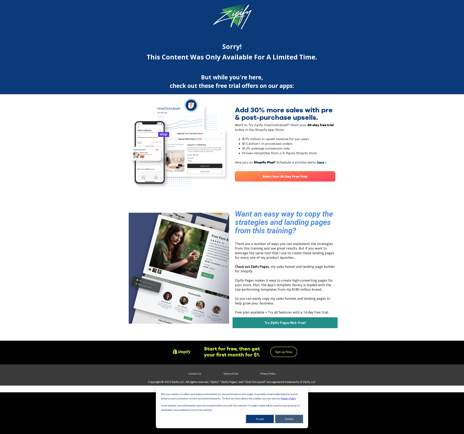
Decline (289, 418)
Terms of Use (230, 373)
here (320, 162)
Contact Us (194, 373)
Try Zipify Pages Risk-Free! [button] (285, 323)
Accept (260, 418)
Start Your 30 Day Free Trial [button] (285, 176)
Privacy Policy (288, 398)
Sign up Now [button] (284, 352)
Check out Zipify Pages (252, 267)
